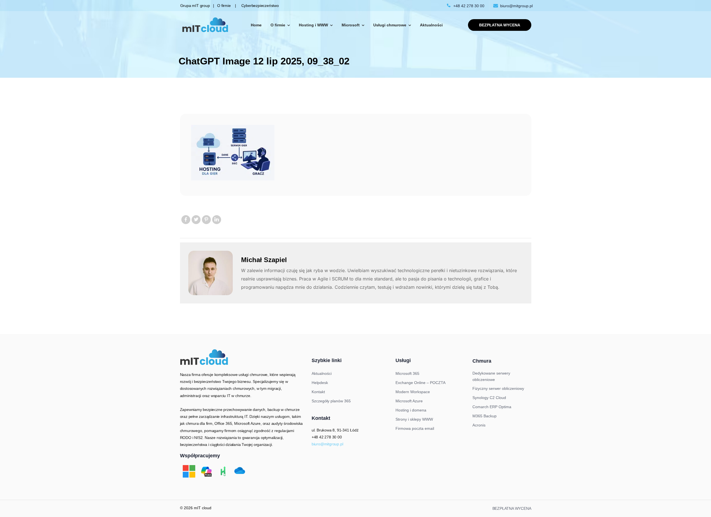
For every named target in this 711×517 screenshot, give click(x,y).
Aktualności (431, 25)
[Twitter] (196, 219)
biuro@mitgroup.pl (516, 6)
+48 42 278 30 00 (468, 6)
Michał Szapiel (264, 259)
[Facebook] (185, 219)
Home (256, 25)
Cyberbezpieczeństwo (257, 5)
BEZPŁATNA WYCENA (511, 508)
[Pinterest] (206, 219)
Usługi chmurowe (389, 25)
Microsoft (351, 25)
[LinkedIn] (216, 219)
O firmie (278, 25)
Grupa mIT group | (198, 5)
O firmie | (226, 5)
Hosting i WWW (313, 25)
